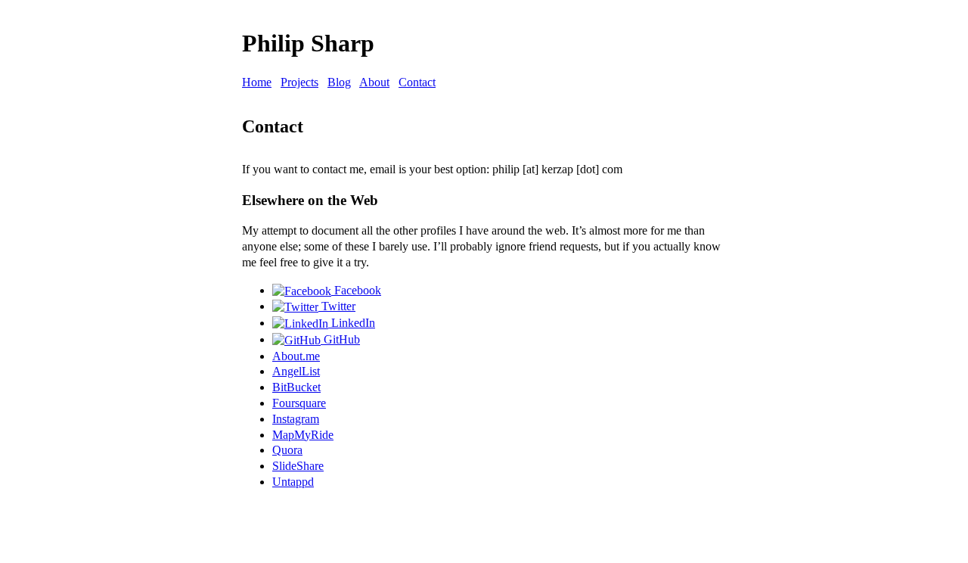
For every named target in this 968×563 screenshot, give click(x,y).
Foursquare (299, 403)
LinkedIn (351, 322)
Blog (339, 82)
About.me (296, 356)
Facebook (356, 290)
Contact (417, 82)
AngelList (296, 371)
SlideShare (298, 465)
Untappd (293, 481)
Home (256, 82)
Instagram (295, 418)
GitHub (340, 339)
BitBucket (296, 387)
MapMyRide (303, 434)
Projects (299, 82)
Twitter (336, 306)
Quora (287, 449)
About (374, 82)
